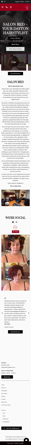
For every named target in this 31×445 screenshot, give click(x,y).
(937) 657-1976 (5, 365)
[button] (11, 7)
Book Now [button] (15, 44)
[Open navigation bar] (2, 7)
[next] (29, 313)
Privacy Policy (22, 439)
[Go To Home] (27, 7)
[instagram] (5, 1)
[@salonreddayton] (15, 227)
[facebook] (2, 1)
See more (7, 324)
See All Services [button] (15, 73)
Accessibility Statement (11, 439)
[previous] (2, 313)
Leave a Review (15, 38)
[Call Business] (7, 7)
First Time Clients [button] (15, 49)
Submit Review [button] (15, 332)
